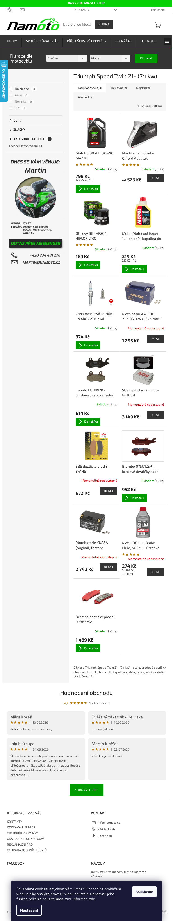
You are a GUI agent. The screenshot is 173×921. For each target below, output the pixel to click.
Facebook (105, 836)
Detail (155, 178)
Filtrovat (146, 58)
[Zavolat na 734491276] (13, 9)
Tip (20, 108)
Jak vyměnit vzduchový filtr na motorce (118, 872)
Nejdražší (143, 88)
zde (92, 898)
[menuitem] (11, 41)
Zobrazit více (86, 790)
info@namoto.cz (109, 822)
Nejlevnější (119, 88)
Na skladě (25, 89)
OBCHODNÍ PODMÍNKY (22, 833)
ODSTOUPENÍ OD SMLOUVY (26, 839)
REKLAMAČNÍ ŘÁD (20, 844)
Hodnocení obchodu (86, 692)
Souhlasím (144, 892)
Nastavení (29, 910)
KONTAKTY (82, 9)
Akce (21, 95)
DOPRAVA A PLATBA (21, 827)
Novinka (23, 101)
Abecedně (85, 97)
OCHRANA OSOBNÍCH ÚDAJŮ (27, 850)
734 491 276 (106, 829)
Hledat (103, 24)
